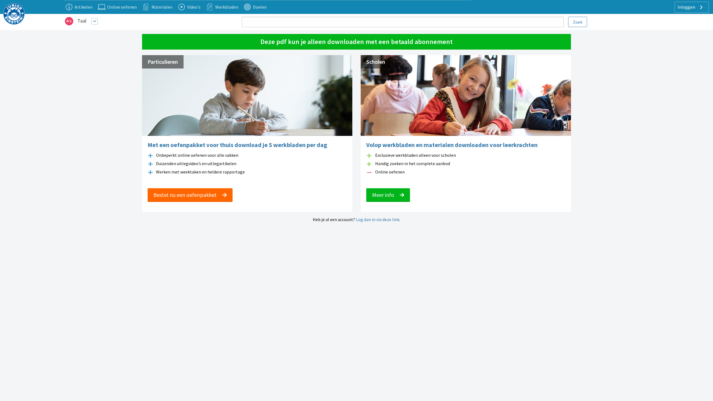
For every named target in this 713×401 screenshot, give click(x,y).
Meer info (383, 194)
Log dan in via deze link (377, 219)
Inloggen (687, 7)
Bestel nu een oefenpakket (185, 194)
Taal (81, 21)
